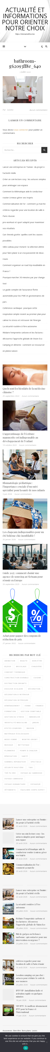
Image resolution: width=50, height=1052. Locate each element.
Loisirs (34, 1030)
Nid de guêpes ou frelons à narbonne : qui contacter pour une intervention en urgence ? (31, 937)
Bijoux (8, 666)
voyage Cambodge (14, 779)
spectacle (36, 762)
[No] (46, 1042)
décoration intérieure (16, 700)
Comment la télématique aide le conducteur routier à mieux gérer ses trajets (31, 852)
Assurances (7, 1030)
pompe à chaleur (28, 751)
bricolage (21, 666)
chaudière (36, 666)
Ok (26, 1048)
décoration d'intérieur (17, 694)
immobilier (34, 717)
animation (10, 661)
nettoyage (23, 745)
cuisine (37, 678)
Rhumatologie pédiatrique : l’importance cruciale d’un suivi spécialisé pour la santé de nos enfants (24, 486)
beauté (23, 661)
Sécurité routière (14, 767)
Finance (40, 706)
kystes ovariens (13, 728)
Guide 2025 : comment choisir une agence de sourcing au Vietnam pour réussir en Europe (23, 576)
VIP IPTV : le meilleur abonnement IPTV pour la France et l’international (31, 1009)
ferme (28, 706)
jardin (35, 723)
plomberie (10, 751)
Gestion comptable (31, 711)
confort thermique (15, 672)
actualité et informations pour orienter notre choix (25, 19)
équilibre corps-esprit (33, 790)
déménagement (12, 706)
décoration (34, 689)
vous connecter (21, 129)
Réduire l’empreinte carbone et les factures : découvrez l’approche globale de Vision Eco (30, 921)
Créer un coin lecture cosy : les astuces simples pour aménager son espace (30, 836)
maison (30, 728)
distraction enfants (16, 683)
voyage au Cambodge (31, 773)
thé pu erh (10, 773)
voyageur (36, 784)
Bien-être (17, 1030)
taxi (31, 767)
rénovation (11, 756)
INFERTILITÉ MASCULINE (16, 723)
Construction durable (17, 678)
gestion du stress (14, 717)
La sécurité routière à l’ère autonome (20, 326)
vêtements (10, 790)
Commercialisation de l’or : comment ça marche (24, 203)
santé (25, 756)
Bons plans (26, 1030)
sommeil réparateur (15, 762)
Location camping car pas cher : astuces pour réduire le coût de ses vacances (30, 978)
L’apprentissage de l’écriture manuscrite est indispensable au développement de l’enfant (20, 437)
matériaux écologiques (17, 734)
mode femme (11, 739)
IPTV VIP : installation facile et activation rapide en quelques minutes (29, 993)
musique (9, 745)
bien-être (37, 661)
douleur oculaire (14, 689)
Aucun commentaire (38, 110)
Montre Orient (30, 739)
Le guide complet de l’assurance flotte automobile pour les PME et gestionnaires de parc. (23, 295)
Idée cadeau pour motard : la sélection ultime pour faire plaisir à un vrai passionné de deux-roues (23, 252)
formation (10, 711)
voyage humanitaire (15, 784)
